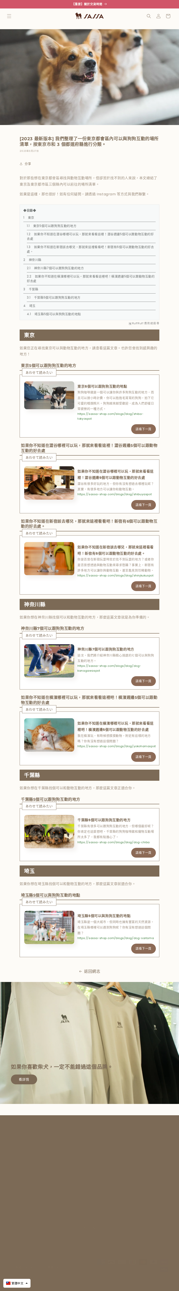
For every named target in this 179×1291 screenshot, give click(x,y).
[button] (9, 16)
